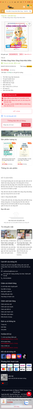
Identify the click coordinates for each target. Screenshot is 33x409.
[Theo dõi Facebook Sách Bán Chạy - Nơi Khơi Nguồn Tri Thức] (3, 356)
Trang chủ (3, 16)
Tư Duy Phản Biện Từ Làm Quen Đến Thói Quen (24, 159)
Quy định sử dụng (6, 289)
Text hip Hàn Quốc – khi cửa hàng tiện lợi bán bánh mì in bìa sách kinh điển (24, 244)
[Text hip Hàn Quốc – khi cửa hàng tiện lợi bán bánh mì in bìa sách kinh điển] (24, 234)
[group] (16, 36)
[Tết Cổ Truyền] (16, 2)
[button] (30, 154)
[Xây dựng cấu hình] (24, 6)
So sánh (18, 63)
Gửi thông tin (26, 125)
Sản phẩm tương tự (9, 139)
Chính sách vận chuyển (7, 307)
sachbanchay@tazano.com (10, 271)
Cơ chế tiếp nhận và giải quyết (9, 286)
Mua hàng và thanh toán (7, 296)
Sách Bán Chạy (12, 16)
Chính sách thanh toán (7, 312)
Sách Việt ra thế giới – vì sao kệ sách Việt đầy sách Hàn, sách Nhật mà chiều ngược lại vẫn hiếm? (8, 244)
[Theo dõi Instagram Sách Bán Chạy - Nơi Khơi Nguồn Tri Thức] (8, 356)
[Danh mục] (2, 11)
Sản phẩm (3, 329)
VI (4, 383)
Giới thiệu (3, 327)
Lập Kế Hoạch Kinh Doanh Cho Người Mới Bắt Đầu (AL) (8, 159)
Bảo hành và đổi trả (6, 291)
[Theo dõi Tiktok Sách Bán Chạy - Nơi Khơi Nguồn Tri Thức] (24, 356)
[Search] (30, 11)
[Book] (16, 134)
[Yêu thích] (29, 23)
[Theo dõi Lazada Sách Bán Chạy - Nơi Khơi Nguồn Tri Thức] (19, 356)
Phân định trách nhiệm (7, 314)
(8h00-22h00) (9, 348)
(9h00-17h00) (9, 339)
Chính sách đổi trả (6, 309)
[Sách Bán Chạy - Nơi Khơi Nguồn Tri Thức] (8, 7)
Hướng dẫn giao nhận (7, 294)
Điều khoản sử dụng (6, 317)
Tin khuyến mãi (7, 227)
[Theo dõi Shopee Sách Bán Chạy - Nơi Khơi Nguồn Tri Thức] (13, 356)
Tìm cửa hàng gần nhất (10, 116)
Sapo (18, 392)
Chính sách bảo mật (6, 304)
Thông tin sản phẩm (8, 63)
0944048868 (7, 278)
